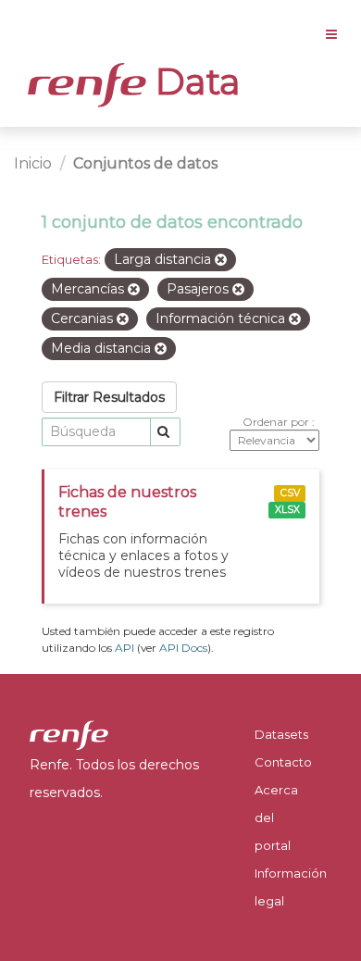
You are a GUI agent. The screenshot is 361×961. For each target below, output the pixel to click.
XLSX (287, 510)
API (124, 648)
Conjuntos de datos (145, 163)
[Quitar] (221, 260)
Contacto (283, 762)
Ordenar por (277, 422)
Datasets (281, 734)
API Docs (183, 648)
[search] (165, 432)
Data (193, 81)
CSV (290, 493)
